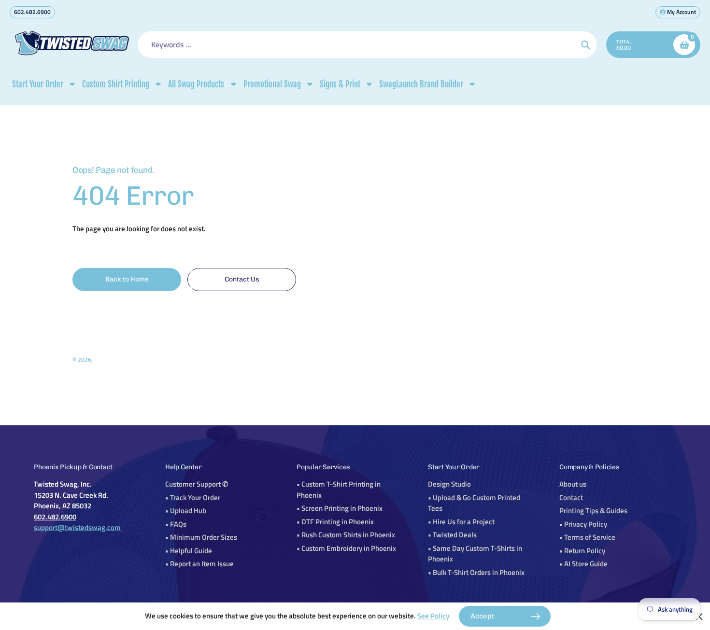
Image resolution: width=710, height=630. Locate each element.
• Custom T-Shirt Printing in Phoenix (339, 489)
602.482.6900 (32, 11)
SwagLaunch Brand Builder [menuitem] (421, 84)
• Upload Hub (185, 510)
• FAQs (175, 524)
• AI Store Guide (583, 563)
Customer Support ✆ (196, 484)
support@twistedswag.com (77, 527)
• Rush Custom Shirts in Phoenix (346, 534)
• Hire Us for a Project (461, 521)
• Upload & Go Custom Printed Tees (474, 503)
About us (572, 484)
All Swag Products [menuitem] (196, 84)
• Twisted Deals (452, 534)
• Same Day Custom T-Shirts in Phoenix (475, 554)
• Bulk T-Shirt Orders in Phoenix (476, 572)
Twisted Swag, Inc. (117, 359)
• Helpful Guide (188, 550)
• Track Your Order (192, 497)
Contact (571, 497)
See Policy (433, 615)
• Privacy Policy (583, 524)
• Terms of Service (587, 537)
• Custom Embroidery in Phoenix (346, 548)
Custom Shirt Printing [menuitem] (115, 84)
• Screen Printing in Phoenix (340, 508)
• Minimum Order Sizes (201, 537)
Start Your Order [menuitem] (37, 84)
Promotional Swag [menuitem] (272, 84)
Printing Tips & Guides (593, 510)
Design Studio (449, 484)
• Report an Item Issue (199, 563)
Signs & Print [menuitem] (340, 84)
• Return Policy (582, 550)
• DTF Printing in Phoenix (335, 521)
